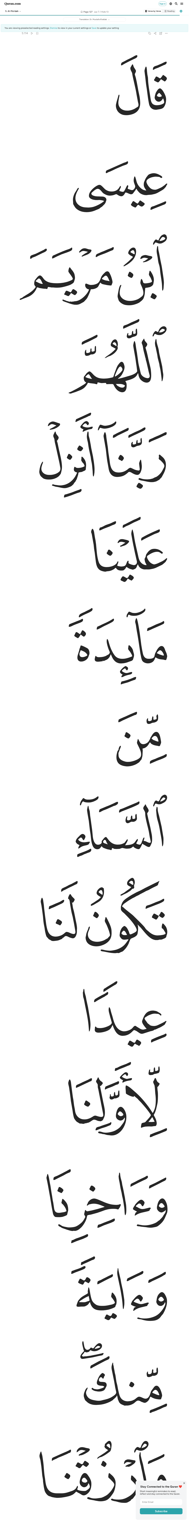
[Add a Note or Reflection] (160, 33)
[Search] (176, 3)
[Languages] (171, 3)
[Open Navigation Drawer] (182, 3)
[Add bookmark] (82, 12)
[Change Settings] (181, 11)
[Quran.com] (12, 3)
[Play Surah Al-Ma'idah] (31, 33)
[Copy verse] (149, 33)
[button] (13, 11)
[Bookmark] (37, 33)
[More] (166, 33)
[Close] (184, 1483)
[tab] (153, 11)
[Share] (155, 33)
